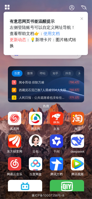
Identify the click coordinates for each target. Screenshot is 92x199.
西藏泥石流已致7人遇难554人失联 (42, 90)
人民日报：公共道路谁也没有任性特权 (42, 98)
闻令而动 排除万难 (31, 82)
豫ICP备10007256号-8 (48, 195)
